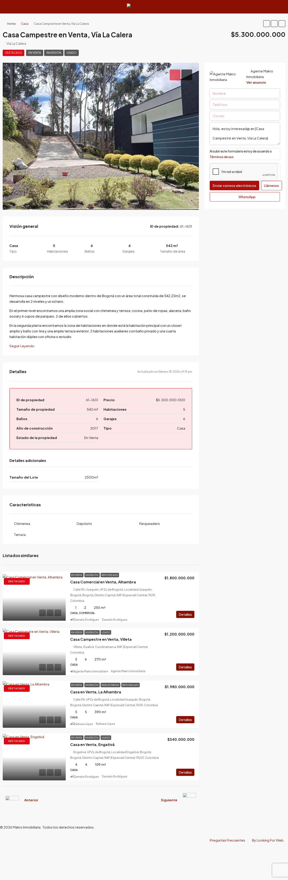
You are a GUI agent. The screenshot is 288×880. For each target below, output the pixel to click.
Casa (24, 23)
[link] (34, 597)
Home (11, 23)
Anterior (31, 800)
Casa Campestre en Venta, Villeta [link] (101, 639)
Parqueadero (149, 523)
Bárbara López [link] (105, 723)
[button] (266, 23)
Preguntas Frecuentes (227, 840)
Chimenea (22, 523)
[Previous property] (12, 800)
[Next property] (189, 799)
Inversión (53, 52)
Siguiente (169, 800)
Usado (71, 52)
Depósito (84, 523)
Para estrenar (110, 685)
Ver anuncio (256, 82)
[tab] (175, 74)
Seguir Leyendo (21, 346)
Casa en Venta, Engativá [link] (92, 744)
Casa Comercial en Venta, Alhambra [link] (103, 582)
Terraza (20, 534)
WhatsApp (247, 197)
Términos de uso (222, 157)
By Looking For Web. (268, 840)
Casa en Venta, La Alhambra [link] (95, 692)
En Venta (34, 52)
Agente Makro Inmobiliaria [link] (128, 671)
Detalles (185, 614)
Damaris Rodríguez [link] (114, 619)
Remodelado (109, 575)
